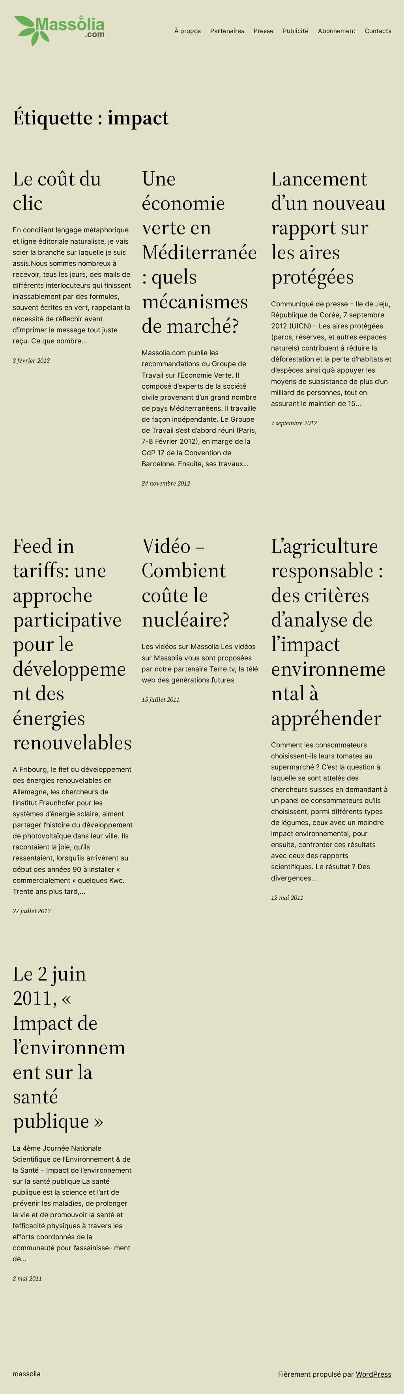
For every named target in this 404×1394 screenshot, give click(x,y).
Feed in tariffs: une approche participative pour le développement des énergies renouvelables (72, 644)
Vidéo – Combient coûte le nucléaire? (186, 583)
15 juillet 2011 (161, 699)
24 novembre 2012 (166, 483)
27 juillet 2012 (31, 911)
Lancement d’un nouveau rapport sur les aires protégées (328, 227)
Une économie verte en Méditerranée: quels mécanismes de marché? (199, 252)
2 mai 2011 (27, 1278)
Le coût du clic (57, 190)
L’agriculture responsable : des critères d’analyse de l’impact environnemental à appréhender (328, 632)
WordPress (373, 1374)
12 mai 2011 (287, 897)
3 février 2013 (31, 360)
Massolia (27, 1374)
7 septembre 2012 (294, 423)
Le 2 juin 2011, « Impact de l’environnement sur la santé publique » (69, 1047)
